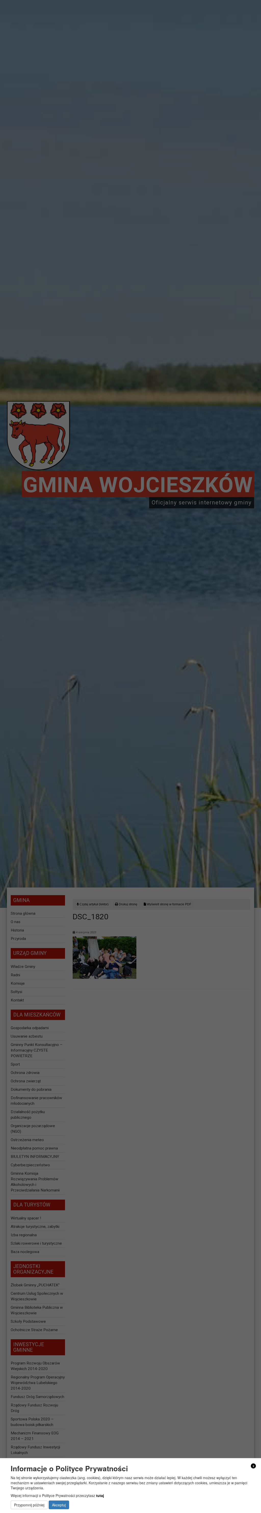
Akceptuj (59, 1504)
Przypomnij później (29, 1504)
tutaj (100, 1495)
